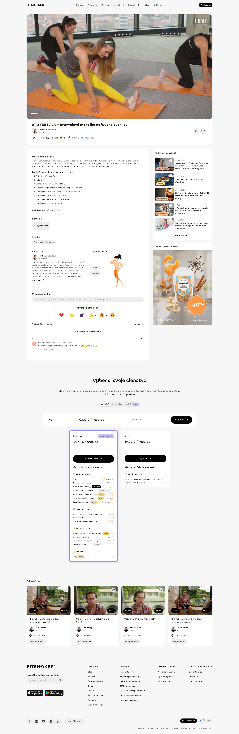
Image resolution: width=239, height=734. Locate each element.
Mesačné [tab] (104, 404)
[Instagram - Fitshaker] (36, 721)
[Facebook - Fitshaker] (29, 721)
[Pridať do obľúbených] (203, 131)
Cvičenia (105, 5)
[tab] (132, 404)
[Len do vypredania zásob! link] (182, 287)
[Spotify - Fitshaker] (51, 721)
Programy (92, 5)
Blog (147, 5)
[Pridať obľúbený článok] (170, 160)
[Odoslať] (60, 680)
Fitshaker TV (134, 5)
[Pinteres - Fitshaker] (58, 721)
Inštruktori (119, 5)
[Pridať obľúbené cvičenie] (66, 590)
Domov (79, 5)
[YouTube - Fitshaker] (43, 721)
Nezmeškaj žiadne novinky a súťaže (44, 675)
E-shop (157, 5)
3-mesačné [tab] (117, 404)
